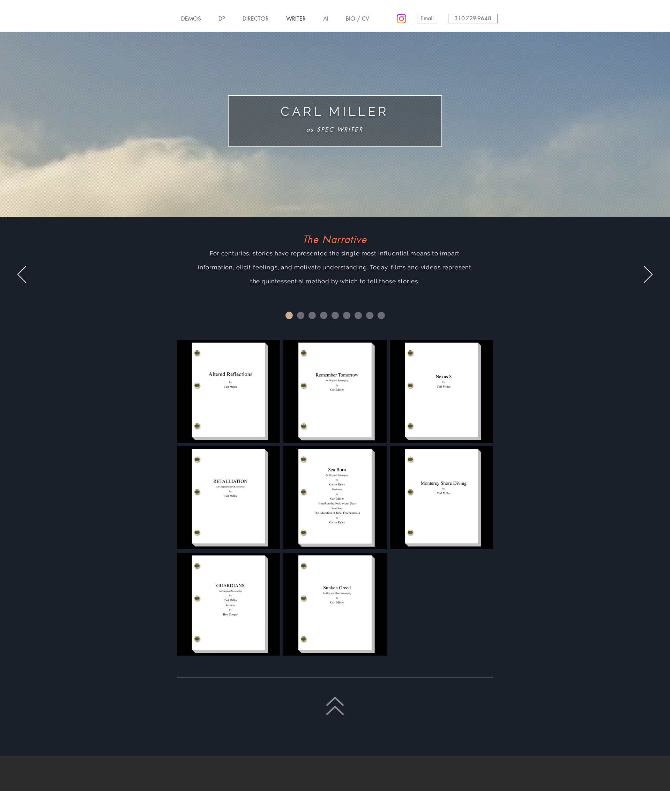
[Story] (289, 315)
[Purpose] (312, 315)
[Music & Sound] (369, 315)
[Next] (648, 275)
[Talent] (358, 315)
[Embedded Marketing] (335, 315)
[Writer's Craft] (346, 315)
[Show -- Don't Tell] (323, 315)
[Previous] (21, 275)
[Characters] (300, 315)
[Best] (381, 315)
